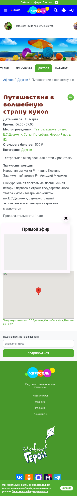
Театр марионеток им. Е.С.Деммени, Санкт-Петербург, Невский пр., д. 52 (38, 322)
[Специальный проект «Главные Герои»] (38, 445)
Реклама (40, 408)
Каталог (61, 68)
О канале (40, 401)
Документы (40, 414)
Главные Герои (40, 395)
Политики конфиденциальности (30, 491)
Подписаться (38, 353)
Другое (43, 68)
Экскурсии (23, 68)
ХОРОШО (66, 488)
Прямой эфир (35, 229)
